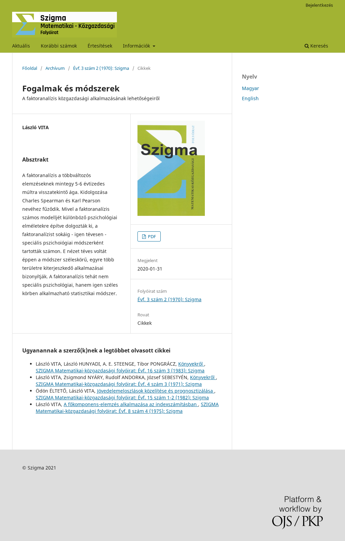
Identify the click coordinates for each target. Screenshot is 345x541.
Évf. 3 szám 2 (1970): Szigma (101, 68)
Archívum (55, 68)
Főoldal (29, 68)
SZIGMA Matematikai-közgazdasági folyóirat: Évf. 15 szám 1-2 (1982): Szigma (122, 397)
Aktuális (21, 45)
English (250, 98)
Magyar (250, 88)
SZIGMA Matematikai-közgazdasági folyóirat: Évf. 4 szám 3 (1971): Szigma (119, 384)
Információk (137, 45)
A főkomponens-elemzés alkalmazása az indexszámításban (131, 404)
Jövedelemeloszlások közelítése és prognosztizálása (155, 391)
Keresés (318, 45)
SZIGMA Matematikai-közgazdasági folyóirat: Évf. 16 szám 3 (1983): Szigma (120, 370)
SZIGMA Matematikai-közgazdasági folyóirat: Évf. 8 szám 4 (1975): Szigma (127, 407)
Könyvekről (191, 364)
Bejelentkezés (319, 5)
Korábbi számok (59, 45)
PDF (151, 236)
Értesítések (100, 45)
